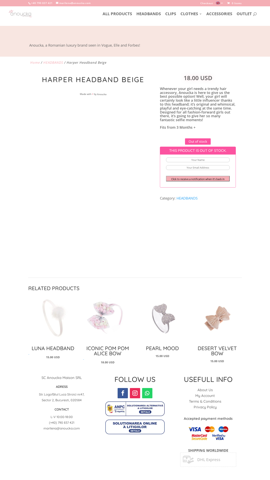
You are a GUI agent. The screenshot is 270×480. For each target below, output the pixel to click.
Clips (170, 14)
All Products (117, 14)
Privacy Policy (205, 407)
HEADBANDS (53, 62)
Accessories (219, 14)
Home (35, 62)
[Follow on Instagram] (135, 393)
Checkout (206, 3)
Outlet (244, 14)
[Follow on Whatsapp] (147, 393)
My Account (205, 395)
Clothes (189, 14)
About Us (205, 390)
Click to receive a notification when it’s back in (198, 179)
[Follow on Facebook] (123, 393)
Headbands (148, 14)
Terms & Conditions (205, 401)
